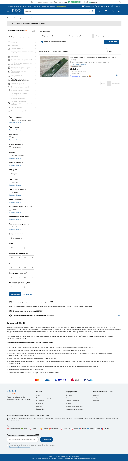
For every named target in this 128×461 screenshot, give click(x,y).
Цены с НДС (90, 6)
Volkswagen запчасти (25, 418)
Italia (98, 428)
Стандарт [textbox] (110, 51)
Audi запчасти (38, 418)
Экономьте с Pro (61, 6)
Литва (14, 227)
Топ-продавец (17, 147)
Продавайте (51, 6)
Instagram (95, 400)
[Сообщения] (106, 11)
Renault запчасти (112, 418)
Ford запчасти (101, 418)
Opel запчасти (78, 418)
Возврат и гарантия (20, 6)
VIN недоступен (18, 155)
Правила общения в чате (74, 406)
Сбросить (29, 294)
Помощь (43, 6)
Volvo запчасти (67, 418)
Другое (15, 182)
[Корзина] (119, 11)
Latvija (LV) (66, 428)
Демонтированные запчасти (22, 120)
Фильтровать (113, 41)
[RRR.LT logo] (16, 11)
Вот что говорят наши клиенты (42, 2)
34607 (78, 64)
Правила (69, 403)
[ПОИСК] (93, 11)
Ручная (15, 192)
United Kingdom (15, 428)
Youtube (95, 398)
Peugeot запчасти (13, 420)
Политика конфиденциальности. (19, 447)
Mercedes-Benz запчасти (52, 418)
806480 (83, 64)
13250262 (73, 64)
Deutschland (55, 428)
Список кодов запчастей (74, 409)
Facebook (95, 395)
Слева (14, 209)
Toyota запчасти (89, 418)
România (106, 428)
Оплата (30, 6)
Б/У (13, 137)
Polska (76, 428)
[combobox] (53, 36)
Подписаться (46, 439)
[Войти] (100, 11)
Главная (9, 18)
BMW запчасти (12, 418)
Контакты (37, 6)
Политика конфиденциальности (47, 398)
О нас (38, 395)
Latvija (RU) (35, 428)
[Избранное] (113, 11)
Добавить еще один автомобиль (55, 41)
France (84, 428)
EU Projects (40, 400)
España (45, 428)
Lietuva (26, 428)
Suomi (92, 428)
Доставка (10, 6)
